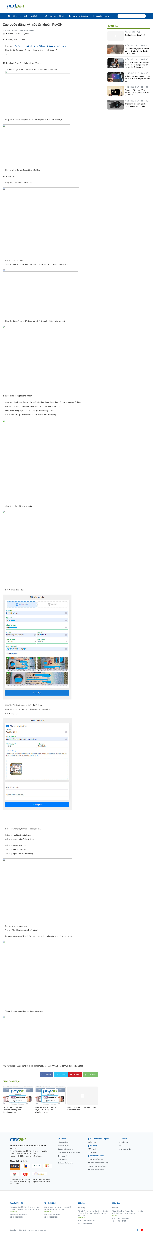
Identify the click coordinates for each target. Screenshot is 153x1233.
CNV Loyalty (92, 1149)
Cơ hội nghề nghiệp (125, 1149)
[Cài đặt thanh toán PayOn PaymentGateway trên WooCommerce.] (18, 1096)
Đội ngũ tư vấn (123, 1142)
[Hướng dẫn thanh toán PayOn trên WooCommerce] (82, 1096)
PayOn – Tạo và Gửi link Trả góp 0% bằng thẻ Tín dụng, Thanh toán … (40, 46)
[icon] (9, 16)
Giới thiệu (123, 1139)
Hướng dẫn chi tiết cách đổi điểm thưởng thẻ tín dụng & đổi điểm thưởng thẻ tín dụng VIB (137, 65)
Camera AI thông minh (65, 1149)
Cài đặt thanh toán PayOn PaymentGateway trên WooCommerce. (13, 1109)
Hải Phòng (81, 1207)
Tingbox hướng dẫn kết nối (135, 35)
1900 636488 (20, 1156)
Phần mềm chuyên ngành (99, 1139)
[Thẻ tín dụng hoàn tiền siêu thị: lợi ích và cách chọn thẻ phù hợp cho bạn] (115, 77)
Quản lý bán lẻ (62, 1159)
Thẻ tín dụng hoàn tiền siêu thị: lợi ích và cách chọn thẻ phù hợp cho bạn (137, 78)
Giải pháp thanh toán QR (96, 1170)
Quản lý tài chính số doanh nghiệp (69, 1152)
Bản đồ (14, 1211)
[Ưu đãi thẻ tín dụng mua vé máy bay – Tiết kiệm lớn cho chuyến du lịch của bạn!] (115, 49)
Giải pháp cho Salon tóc (66, 1163)
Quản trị (9, 34)
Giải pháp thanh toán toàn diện (98, 1163)
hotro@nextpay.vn (36, 1156)
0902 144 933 (19, 1217)
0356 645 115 (121, 1221)
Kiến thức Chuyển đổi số (136, 46)
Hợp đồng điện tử (63, 1145)
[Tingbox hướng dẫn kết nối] (115, 36)
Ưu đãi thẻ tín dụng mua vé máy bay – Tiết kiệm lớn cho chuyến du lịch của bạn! (137, 51)
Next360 (62, 1139)
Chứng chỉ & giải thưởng (19, 1161)
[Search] (144, 16)
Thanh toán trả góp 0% (95, 1159)
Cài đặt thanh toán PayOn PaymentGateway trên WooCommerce (45, 1109)
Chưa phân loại (132, 32)
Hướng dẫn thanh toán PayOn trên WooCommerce (81, 1108)
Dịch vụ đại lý (62, 1156)
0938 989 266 (53, 1217)
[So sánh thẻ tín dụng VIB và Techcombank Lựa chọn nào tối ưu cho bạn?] (115, 91)
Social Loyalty (92, 1152)
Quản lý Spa (92, 1142)
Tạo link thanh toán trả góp (97, 1166)
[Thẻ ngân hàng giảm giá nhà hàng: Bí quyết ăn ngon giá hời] (115, 105)
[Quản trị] (4, 34)
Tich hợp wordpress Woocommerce (19, 30)
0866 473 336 (87, 1223)
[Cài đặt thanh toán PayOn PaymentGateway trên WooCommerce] (50, 1096)
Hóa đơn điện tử (63, 1142)
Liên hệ (121, 1145)
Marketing (93, 1145)
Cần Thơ (115, 1207)
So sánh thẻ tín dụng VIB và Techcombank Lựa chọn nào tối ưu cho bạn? (137, 92)
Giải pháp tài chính (97, 1156)
